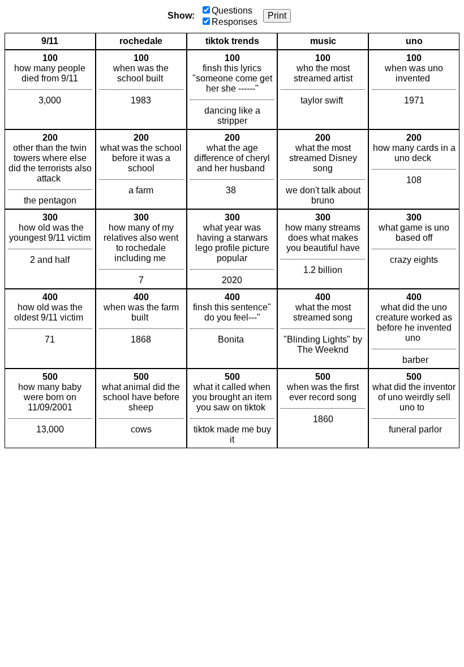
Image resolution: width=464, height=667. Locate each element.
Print (277, 15)
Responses (234, 22)
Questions (232, 10)
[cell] (50, 89)
